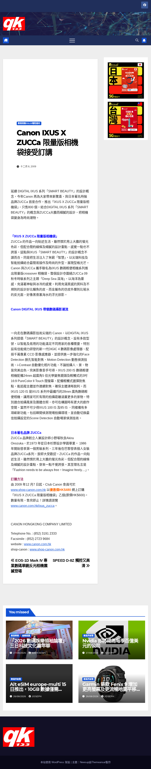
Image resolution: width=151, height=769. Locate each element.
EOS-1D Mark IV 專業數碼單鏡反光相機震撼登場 (29, 565)
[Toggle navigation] (72, 40)
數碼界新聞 (88, 636)
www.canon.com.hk (37, 544)
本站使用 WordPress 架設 (56, 762)
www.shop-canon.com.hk (28, 489)
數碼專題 (15, 636)
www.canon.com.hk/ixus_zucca (32, 505)
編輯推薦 (26, 636)
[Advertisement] (50, 86)
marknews (39, 653)
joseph (109, 653)
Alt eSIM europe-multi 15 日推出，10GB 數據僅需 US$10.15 (38, 689)
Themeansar (98, 762)
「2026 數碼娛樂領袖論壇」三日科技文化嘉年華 (38, 643)
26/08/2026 (20, 696)
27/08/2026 (20, 653)
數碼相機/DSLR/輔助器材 (29, 123)
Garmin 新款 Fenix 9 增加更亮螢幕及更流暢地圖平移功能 (111, 689)
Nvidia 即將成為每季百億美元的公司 (110, 643)
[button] (137, 40)
